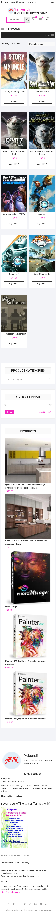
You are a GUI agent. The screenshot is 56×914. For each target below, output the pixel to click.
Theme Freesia (29, 910)
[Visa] (9, 854)
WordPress (46, 910)
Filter (9, 412)
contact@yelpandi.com (28, 2)
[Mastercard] (5, 854)
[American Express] (2, 854)
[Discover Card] (18, 854)
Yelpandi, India (9, 2)
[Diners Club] (15, 854)
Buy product (14, 101)
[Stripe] (25, 854)
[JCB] (28, 854)
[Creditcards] (22, 854)
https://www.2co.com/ (10, 892)
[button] (47, 35)
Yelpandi (22, 9)
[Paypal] (12, 854)
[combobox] (28, 378)
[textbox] (28, 380)
